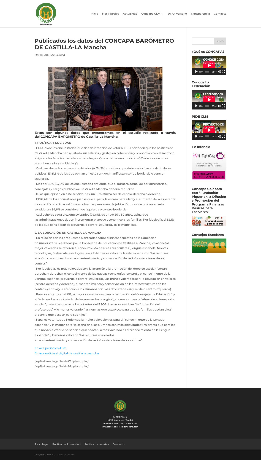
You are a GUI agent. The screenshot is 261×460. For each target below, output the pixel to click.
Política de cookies (97, 444)
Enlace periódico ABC (50, 348)
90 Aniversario (177, 13)
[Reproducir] (196, 71)
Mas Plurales (110, 13)
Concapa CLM (150, 13)
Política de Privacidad (66, 444)
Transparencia (200, 13)
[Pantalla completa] (223, 71)
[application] (209, 65)
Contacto (220, 13)
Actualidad (130, 13)
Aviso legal (41, 444)
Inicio (94, 13)
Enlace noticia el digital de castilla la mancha (67, 353)
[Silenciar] (219, 71)
